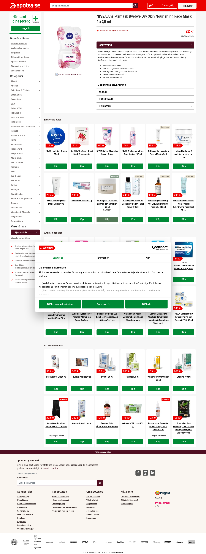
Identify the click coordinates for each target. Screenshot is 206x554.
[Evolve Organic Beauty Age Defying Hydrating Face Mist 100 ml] (158, 186)
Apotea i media (92, 514)
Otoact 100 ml (133, 377)
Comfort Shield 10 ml (81, 423)
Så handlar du (23, 511)
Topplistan (15, 52)
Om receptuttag (58, 504)
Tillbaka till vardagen (20, 57)
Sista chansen (17, 70)
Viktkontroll (16, 207)
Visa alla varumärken (20, 238)
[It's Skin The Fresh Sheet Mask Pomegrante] (82, 136)
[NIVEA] (68, 74)
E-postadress (22, 477)
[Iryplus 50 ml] (107, 362)
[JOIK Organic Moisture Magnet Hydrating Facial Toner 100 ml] (132, 186)
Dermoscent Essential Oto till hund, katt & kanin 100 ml (158, 426)
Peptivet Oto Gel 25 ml (56, 377)
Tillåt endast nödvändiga (60, 304)
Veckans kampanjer (20, 48)
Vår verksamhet (93, 496)
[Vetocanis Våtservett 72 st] (132, 408)
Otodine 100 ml (183, 377)
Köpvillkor (21, 521)
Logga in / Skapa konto (130, 496)
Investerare (91, 518)
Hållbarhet (90, 507)
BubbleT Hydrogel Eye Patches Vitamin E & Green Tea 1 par (82, 317)
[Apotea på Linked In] (153, 473)
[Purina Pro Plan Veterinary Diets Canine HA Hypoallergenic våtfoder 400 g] (184, 408)
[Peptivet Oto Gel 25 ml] (56, 362)
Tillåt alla (146, 304)
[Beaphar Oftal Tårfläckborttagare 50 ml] (107, 408)
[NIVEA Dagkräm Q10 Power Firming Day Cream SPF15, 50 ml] (184, 299)
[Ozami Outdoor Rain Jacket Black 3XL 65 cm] (56, 408)
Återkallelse (22, 507)
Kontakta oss (22, 500)
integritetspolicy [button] (50, 468)
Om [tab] (148, 257)
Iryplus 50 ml (107, 377)
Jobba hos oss (92, 511)
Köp (56, 166)
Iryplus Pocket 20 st (82, 377)
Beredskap (16, 99)
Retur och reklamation (26, 504)
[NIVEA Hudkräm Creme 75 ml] (56, 136)
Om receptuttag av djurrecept (64, 507)
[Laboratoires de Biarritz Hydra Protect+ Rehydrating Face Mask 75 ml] (184, 186)
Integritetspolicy (24, 525)
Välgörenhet (16, 216)
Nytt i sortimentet (19, 43)
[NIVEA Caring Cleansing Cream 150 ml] (107, 136)
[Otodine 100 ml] (184, 362)
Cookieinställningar (25, 529)
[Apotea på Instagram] (146, 473)
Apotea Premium (18, 61)
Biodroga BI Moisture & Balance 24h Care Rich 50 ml (107, 203)
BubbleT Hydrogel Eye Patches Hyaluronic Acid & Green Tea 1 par (107, 317)
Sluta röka (15, 180)
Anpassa (101, 304)
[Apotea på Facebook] (139, 473)
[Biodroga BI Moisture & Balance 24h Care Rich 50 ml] (107, 186)
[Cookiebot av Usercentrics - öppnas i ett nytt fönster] (154, 248)
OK (100, 483)
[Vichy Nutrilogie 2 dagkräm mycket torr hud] (184, 136)
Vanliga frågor (23, 496)
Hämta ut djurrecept (60, 500)
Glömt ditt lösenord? (129, 500)
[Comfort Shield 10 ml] (82, 408)
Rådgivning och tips (20, 66)
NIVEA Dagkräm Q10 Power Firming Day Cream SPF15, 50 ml (184, 317)
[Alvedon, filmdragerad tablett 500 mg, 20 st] (184, 249)
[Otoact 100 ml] (132, 362)
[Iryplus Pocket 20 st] (82, 362)
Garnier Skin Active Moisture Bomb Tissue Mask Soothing (133, 317)
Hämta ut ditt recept (60, 496)
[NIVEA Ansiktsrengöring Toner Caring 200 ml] (132, 136)
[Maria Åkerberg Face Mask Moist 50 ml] (56, 186)
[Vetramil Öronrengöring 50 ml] (158, 362)
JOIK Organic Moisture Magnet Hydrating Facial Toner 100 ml (133, 203)
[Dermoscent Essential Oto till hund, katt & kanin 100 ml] (158, 408)
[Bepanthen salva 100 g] (82, 186)
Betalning (21, 518)
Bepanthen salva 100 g (81, 200)
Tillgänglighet (92, 500)
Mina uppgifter (127, 504)
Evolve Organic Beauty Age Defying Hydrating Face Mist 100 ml (158, 203)
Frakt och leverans (25, 514)
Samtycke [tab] (58, 257)
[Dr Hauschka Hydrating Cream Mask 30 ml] (158, 136)
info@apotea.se (117, 553)
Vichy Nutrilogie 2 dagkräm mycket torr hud (183, 154)
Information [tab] (103, 257)
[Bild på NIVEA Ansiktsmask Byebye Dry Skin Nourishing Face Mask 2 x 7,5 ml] (69, 47)
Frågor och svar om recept (63, 511)
